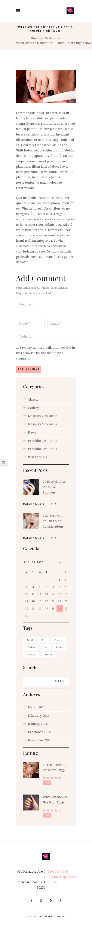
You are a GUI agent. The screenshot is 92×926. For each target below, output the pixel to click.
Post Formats (37, 457)
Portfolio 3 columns (42, 449)
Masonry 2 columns (42, 416)
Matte (59, 647)
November (39, 740)
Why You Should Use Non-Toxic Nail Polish (55, 802)
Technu (30, 916)
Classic (33, 399)
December (39, 732)
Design (31, 647)
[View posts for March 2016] (59, 562)
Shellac (49, 654)
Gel (45, 647)
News (32, 432)
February (38, 715)
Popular (31, 654)
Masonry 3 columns (42, 424)
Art (44, 640)
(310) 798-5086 (57, 871)
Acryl (30, 640)
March (36, 707)
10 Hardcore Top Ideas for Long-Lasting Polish (55, 770)
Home (35, 38)
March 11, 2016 (33, 503)
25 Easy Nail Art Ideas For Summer (54, 487)
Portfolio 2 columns (42, 440)
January (38, 723)
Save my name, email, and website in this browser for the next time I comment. (45, 353)
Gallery (50, 38)
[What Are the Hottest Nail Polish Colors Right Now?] (46, 86)
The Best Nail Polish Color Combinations (53, 521)
